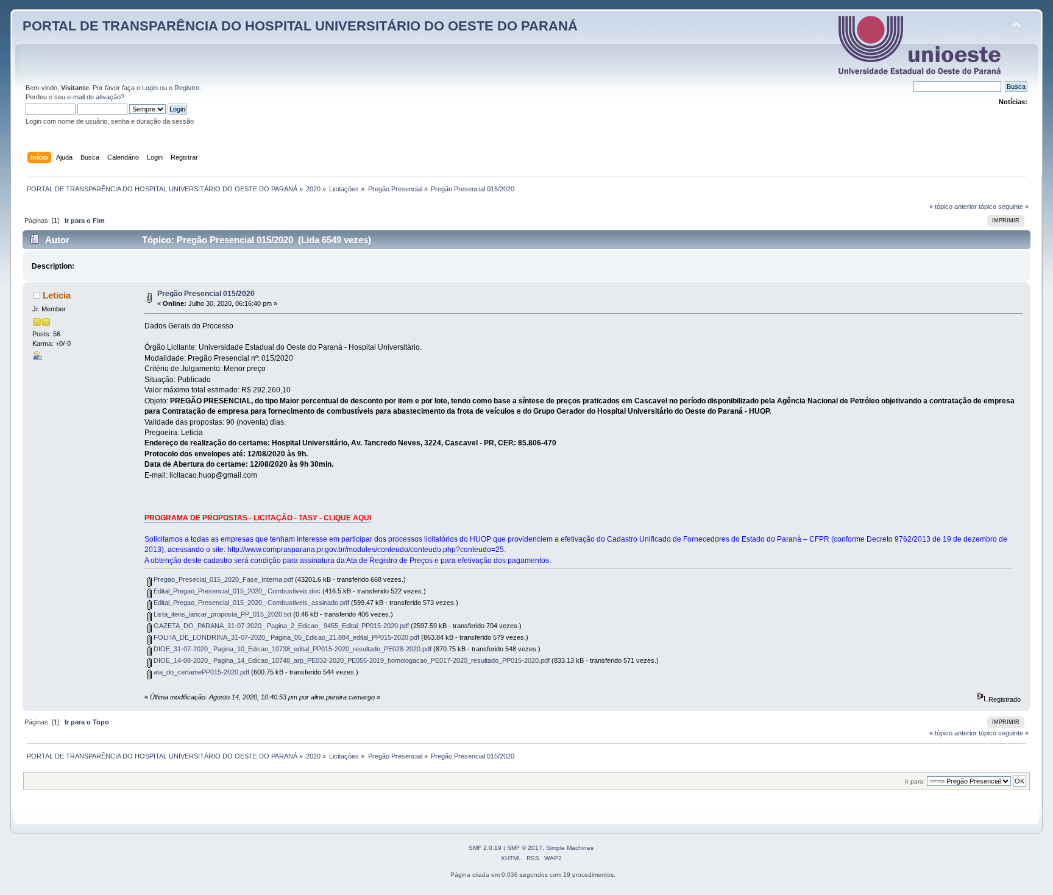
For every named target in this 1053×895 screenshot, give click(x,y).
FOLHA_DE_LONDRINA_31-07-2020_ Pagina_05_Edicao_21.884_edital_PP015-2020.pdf (285, 637)
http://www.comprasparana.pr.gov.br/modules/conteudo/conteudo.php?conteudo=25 (365, 549)
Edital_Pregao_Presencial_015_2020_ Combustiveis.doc (236, 591)
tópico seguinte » (1004, 206)
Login (150, 87)
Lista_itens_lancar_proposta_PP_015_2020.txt (221, 614)
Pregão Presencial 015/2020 (206, 293)
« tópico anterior (953, 206)
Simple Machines (570, 847)
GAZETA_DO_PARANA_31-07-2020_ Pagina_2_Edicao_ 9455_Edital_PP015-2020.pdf (280, 625)
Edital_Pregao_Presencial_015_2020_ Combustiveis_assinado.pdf (250, 602)
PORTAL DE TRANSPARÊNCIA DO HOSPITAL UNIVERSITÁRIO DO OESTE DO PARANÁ (300, 26)
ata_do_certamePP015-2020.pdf (200, 672)
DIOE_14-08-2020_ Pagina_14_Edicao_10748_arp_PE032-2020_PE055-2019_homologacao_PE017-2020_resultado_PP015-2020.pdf (351, 660)
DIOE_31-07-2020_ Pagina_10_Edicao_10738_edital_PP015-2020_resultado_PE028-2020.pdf (291, 649)
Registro (186, 87)
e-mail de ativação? (95, 97)
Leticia (57, 295)
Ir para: (915, 781)
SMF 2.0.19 (485, 847)
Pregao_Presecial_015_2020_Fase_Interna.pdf (222, 579)
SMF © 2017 (524, 847)
